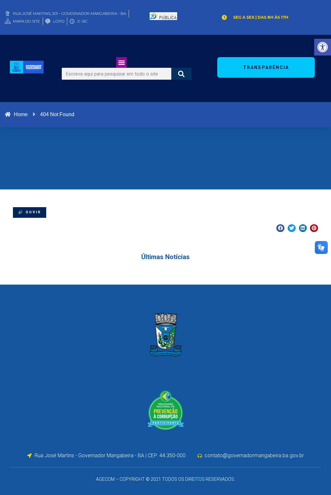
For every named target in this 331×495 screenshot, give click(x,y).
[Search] (181, 74)
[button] (121, 62)
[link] (322, 47)
